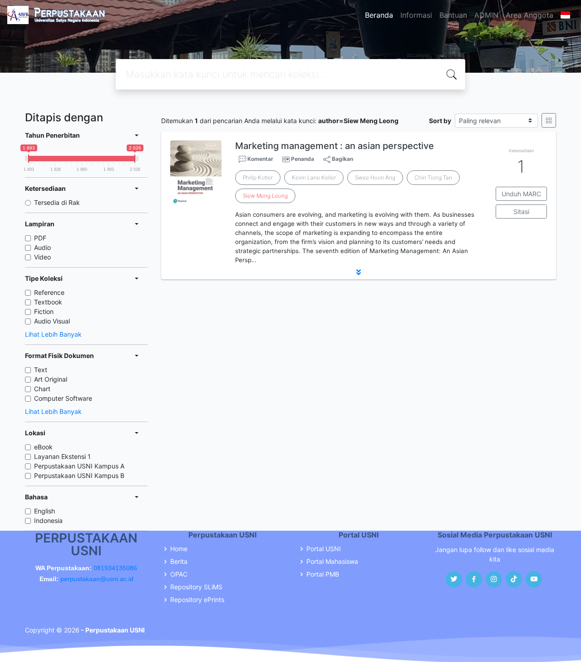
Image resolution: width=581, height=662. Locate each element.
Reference (49, 292)
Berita (178, 561)
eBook (43, 447)
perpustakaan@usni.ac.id (96, 578)
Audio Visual (52, 321)
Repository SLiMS (196, 587)
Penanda (302, 158)
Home (178, 549)
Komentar (259, 158)
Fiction (44, 311)
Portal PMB (322, 574)
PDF (40, 238)
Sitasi (521, 211)
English (44, 511)
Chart (42, 389)
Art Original (50, 379)
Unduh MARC (521, 194)
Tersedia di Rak (57, 202)
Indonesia (48, 520)
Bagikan (341, 158)
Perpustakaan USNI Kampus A (79, 466)
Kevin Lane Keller (314, 177)
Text (40, 369)
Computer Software (63, 398)
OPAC (178, 574)
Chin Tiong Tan (433, 177)
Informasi (416, 15)
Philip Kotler (258, 177)
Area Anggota (529, 15)
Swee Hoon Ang (375, 177)
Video (42, 257)
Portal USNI (323, 549)
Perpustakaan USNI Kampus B (79, 475)
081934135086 (115, 568)
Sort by (440, 120)
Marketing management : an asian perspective (334, 145)
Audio (42, 247)
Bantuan (453, 15)
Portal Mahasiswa (332, 561)
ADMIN (486, 15)
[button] (358, 272)
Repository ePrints (197, 600)
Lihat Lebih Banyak (53, 334)
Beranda (379, 15)
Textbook (48, 302)
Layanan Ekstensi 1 (62, 456)
